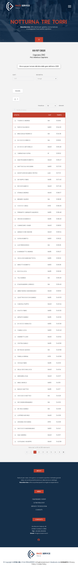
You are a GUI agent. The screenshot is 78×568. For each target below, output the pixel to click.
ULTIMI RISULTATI (39, 503)
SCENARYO (64, 562)
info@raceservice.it (41, 533)
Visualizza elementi (51, 105)
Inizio (26, 452)
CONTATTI (39, 510)
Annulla (17, 91)
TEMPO (59, 115)
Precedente (30, 452)
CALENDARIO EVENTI (39, 499)
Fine (63, 452)
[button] (69, 6)
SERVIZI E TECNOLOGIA (39, 506)
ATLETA (16, 115)
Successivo (59, 452)
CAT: (14, 75)
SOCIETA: (39, 75)
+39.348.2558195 (40, 531)
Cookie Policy (41, 564)
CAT (49, 115)
